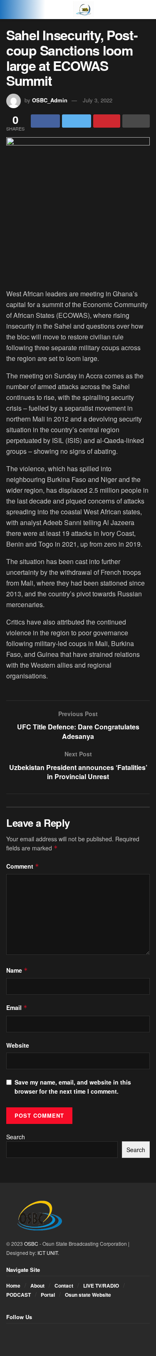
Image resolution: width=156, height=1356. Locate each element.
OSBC (31, 1243)
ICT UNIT (47, 1252)
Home (13, 1285)
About (37, 1285)
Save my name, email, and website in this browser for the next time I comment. (73, 1086)
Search (15, 1137)
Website (17, 1045)
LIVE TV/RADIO (101, 1285)
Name (17, 970)
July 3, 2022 (97, 100)
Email (16, 1007)
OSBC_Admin (49, 100)
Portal (48, 1294)
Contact (63, 1285)
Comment (22, 866)
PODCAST (18, 1294)
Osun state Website (88, 1294)
